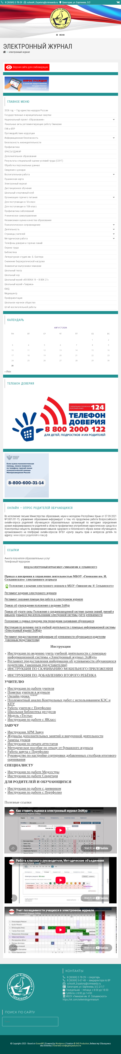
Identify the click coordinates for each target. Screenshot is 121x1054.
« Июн (8, 371)
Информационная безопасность (21, 137)
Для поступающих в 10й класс (21, 206)
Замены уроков (19, 740)
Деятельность (12, 229)
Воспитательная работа (17, 174)
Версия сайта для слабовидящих (30, 67)
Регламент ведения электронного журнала (31, 593)
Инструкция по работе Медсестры (33, 772)
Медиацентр (11, 293)
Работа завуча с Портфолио (28, 751)
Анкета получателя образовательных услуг (27, 558)
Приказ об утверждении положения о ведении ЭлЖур (37, 605)
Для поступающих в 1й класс (20, 202)
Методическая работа (16, 238)
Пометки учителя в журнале (29, 692)
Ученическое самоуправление (21, 215)
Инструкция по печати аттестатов (33, 744)
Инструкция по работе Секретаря (33, 776)
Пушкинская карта (14, 179)
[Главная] (4, 52)
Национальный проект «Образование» (24, 119)
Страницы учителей (15, 234)
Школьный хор (12, 275)
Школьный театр (13, 270)
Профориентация (13, 298)
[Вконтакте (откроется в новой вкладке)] (118, 2)
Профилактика (12, 147)
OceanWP (40, 1043)
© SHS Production (81, 1043)
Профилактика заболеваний (19, 211)
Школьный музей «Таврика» (19, 284)
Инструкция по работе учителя (31, 688)
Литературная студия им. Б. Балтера (24, 256)
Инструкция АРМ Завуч (26, 732)
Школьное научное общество (20, 302)
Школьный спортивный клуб (19, 192)
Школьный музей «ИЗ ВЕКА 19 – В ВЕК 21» (27, 279)
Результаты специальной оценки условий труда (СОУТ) (34, 160)
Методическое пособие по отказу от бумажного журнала (50, 748)
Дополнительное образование (21, 156)
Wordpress (60, 1043)
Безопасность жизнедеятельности (23, 142)
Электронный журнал (19, 52)
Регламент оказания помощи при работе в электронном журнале (44, 599)
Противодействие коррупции (20, 133)
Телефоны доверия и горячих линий (23, 243)
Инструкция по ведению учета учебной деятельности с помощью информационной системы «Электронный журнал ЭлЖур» (60, 628)
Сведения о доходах (15, 170)
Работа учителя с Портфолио (29, 708)
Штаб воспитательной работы (20, 307)
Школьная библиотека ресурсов (32, 712)
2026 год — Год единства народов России (26, 110)
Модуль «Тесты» (20, 715)
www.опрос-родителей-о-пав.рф (30, 535)
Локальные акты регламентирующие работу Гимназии (33, 124)
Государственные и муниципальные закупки (28, 115)
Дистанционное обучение (18, 188)
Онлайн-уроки (19, 696)
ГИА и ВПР (10, 128)
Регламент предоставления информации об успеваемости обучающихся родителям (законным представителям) (55, 638)
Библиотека (11, 252)
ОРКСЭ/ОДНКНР (13, 151)
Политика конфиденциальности (67, 1045)
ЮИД (7, 288)
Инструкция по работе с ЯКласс (32, 719)
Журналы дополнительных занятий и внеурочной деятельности (55, 736)
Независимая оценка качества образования (28, 220)
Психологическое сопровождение (22, 224)
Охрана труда (12, 247)
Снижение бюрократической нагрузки (25, 261)
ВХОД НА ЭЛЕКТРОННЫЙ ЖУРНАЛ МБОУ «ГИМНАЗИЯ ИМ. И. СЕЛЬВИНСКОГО (60, 567)
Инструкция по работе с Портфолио (35, 792)
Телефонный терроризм (17, 561)
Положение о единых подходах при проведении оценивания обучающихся (49, 621)
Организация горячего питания (21, 197)
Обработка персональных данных (22, 165)
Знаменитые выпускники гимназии (23, 266)
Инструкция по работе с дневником (34, 788)
